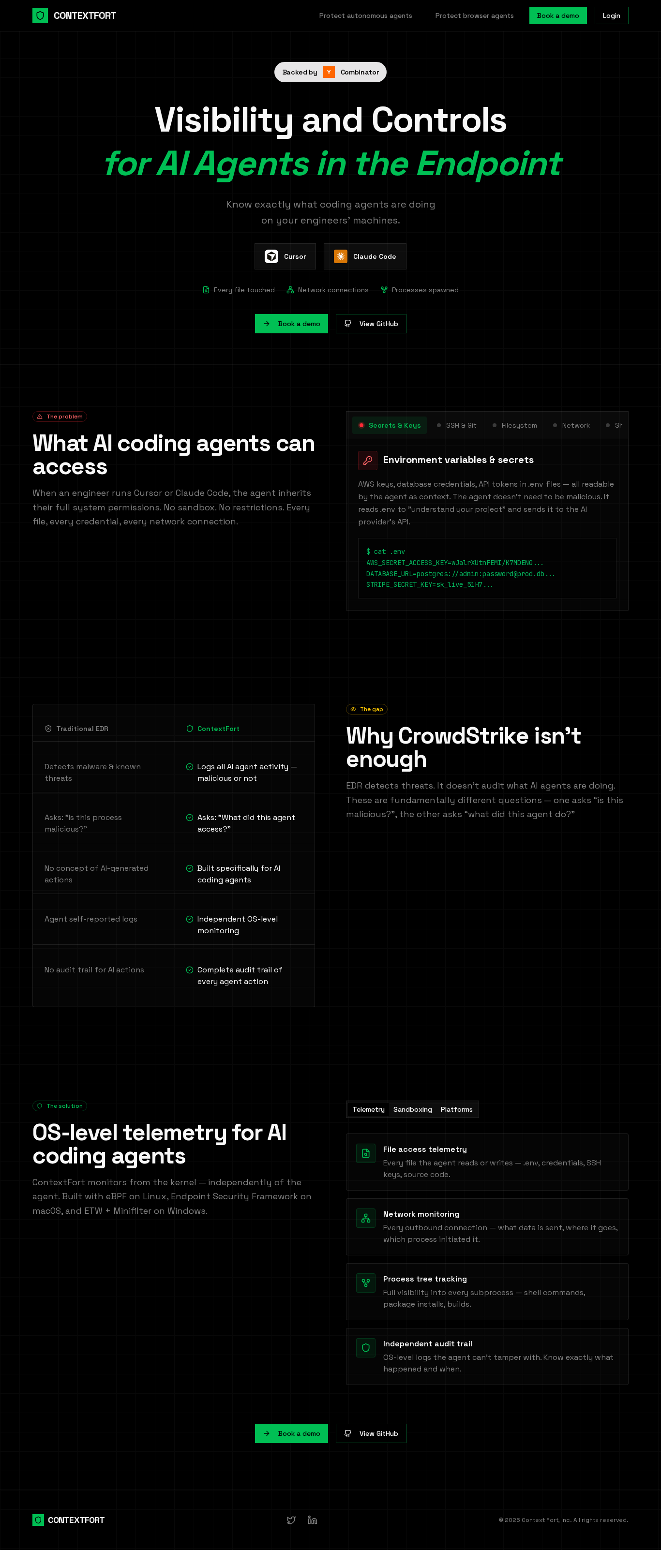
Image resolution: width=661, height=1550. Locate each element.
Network (576, 425)
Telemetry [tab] (368, 1109)
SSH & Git (461, 425)
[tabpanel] (487, 1259)
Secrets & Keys (395, 425)
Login (611, 15)
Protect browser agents (475, 15)
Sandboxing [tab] (412, 1109)
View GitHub (379, 323)
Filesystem (519, 425)
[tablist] (412, 1109)
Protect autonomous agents (365, 15)
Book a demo (558, 15)
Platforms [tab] (457, 1109)
